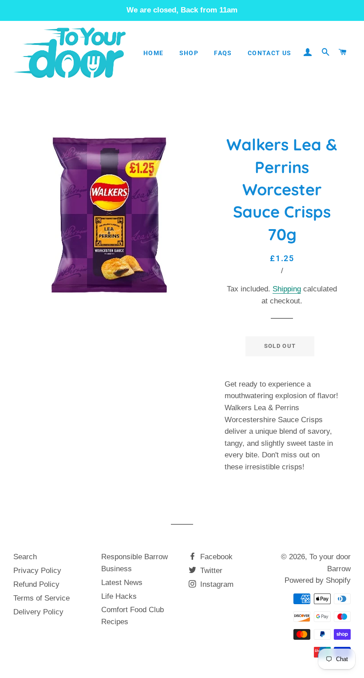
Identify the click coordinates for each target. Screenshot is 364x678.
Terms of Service (41, 598)
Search (25, 557)
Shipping (287, 289)
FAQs (223, 52)
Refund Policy (36, 584)
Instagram (215, 584)
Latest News (121, 582)
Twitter (210, 570)
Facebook (215, 557)
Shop (189, 52)
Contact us (270, 52)
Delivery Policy (38, 612)
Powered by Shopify (318, 580)
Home (153, 52)
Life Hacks (119, 596)
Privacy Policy (37, 570)
